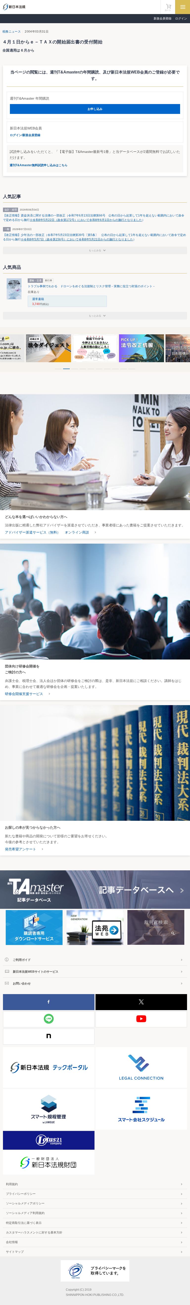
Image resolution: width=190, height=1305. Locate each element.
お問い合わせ (22, 983)
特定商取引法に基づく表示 (24, 1223)
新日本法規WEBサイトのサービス (35, 971)
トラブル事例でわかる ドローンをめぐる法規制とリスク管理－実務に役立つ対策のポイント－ (91, 286)
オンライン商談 (77, 532)
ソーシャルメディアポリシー (25, 1203)
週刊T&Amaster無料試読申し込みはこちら (39, 165)
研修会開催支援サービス (24, 694)
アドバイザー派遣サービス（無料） (32, 532)
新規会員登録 (162, 18)
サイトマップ (15, 1251)
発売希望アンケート (20, 849)
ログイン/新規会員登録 (25, 135)
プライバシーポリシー (21, 1194)
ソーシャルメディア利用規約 (25, 1213)
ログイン (181, 18)
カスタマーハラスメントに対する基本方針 (34, 1232)
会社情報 (12, 1242)
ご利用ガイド (22, 960)
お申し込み (95, 109)
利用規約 (12, 1184)
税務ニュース (11, 31)
